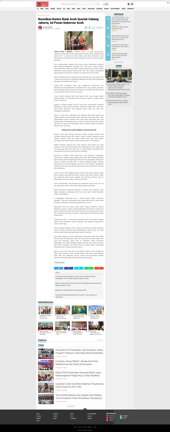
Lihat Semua (71, 406)
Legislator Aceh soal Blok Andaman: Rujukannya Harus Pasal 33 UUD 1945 (80, 385)
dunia (78, 8)
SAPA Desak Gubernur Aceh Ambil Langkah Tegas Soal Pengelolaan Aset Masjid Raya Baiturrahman (121, 20)
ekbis (73, 8)
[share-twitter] (89, 27)
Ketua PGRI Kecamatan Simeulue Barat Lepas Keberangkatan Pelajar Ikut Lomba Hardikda (78, 374)
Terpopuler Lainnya (119, 62)
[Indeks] (128, 4)
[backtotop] (85, 410)
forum (55, 416)
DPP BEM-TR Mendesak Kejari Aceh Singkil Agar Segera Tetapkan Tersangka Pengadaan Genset (119, 95)
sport (84, 8)
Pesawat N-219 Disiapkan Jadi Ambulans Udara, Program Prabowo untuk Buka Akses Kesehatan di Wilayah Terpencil (79, 353)
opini (68, 8)
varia (47, 8)
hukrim (53, 8)
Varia (75, 427)
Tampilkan (100, 340)
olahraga (73, 418)
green (123, 8)
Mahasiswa (91, 8)
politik (59, 8)
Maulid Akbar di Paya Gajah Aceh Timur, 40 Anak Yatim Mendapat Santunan (120, 37)
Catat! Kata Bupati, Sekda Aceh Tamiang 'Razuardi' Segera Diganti (119, 55)
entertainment (115, 8)
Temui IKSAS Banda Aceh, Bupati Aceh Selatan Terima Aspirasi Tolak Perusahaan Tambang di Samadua (79, 398)
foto (71, 416)
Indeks (94, 427)
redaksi (89, 418)
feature (38, 416)
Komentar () (100, 27)
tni (64, 8)
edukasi (106, 8)
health (89, 416)
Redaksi (89, 427)
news (41, 8)
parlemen (99, 8)
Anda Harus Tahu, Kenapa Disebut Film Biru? (120, 28)
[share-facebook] (86, 27)
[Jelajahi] (168, 2)
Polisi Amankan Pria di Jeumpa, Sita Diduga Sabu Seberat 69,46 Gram (118, 102)
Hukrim (80, 427)
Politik (84, 427)
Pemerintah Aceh (132, 8)
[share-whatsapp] (93, 27)
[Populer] (132, 4)
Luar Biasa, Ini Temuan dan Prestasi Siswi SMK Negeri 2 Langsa (120, 46)
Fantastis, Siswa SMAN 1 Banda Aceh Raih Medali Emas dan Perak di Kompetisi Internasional (77, 364)
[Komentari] (99, 268)
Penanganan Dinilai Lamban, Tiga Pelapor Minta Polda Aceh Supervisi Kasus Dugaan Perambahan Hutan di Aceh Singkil (119, 86)
